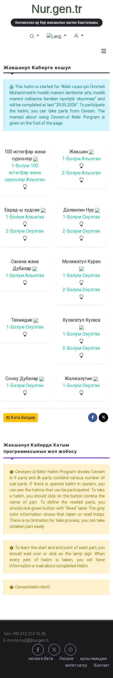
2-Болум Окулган (24, 231)
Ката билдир (22, 417)
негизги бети (40, 658)
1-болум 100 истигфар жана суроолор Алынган (25, 172)
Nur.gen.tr (56, 8)
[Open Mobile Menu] (103, 51)
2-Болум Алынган (81, 173)
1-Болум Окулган (81, 217)
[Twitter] (103, 417)
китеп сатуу (76, 665)
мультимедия (93, 658)
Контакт (102, 665)
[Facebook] (92, 417)
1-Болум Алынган (81, 158)
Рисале (67, 658)
